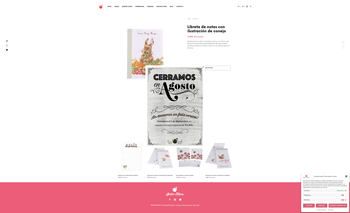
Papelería (195, 18)
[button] (346, 176)
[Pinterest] (7, 49)
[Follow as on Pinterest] (175, 199)
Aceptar (309, 205)
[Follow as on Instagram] (180, 199)
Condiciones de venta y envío (183, 205)
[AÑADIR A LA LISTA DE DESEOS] (131, 171)
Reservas (150, 6)
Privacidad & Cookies (168, 205)
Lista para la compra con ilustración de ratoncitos (160, 175)
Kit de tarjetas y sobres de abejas (184, 175)
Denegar (321, 205)
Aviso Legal (330, 209)
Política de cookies (321, 209)
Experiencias (139, 6)
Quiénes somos (127, 6)
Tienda (116, 6)
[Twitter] (7, 45)
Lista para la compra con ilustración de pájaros (217, 175)
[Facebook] (7, 41)
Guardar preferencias (337, 205)
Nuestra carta (161, 6)
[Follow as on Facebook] (170, 199)
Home (109, 6)
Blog (171, 6)
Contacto (179, 6)
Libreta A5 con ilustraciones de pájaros (128, 175)
